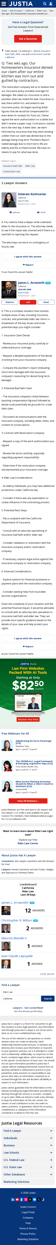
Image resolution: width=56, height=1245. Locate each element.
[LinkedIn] (13, 1199)
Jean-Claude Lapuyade (17, 956)
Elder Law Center (28, 843)
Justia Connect (28, 1207)
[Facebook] (21, 1199)
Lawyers (5, 869)
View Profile (23, 200)
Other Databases (14, 1174)
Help (28, 1223)
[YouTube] (17, 1199)
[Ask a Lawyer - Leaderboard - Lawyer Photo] (5, 910)
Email (42, 212)
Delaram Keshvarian (32, 194)
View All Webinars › (28, 800)
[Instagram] (26, 1199)
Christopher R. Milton (16, 920)
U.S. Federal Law (14, 1160)
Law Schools (11, 1152)
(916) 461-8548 (24, 289)
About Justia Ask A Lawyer (18, 855)
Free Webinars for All (15, 733)
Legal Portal (28, 1212)
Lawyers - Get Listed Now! (28, 1007)
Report (29, 264)
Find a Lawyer (10, 985)
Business (9, 1145)
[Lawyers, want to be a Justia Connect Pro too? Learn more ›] (48, 282)
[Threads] (30, 1199)
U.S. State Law (13, 1167)
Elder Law (41, 10)
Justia (4, 10)
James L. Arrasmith (31, 283)
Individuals (10, 1138)
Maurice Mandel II (14, 938)
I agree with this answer (28, 256)
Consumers (7, 861)
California (29, 10)
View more (47, 974)
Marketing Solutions (16, 1181)
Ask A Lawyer (16, 10)
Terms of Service (28, 1228)
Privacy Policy (28, 1234)
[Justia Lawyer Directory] (43, 1199)
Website (16, 212)
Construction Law (38, 54)
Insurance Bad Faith (12, 165)
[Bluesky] (34, 1199)
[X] (39, 1199)
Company (28, 1217)
